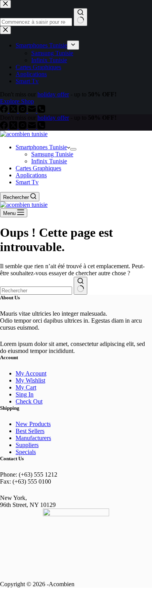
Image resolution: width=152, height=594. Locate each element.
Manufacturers (33, 438)
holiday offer (53, 117)
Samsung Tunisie (52, 154)
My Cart (26, 387)
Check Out (29, 401)
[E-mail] (32, 127)
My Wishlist (30, 380)
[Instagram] (23, 127)
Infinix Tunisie (49, 161)
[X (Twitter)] (14, 127)
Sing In (25, 394)
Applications (31, 175)
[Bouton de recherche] (80, 286)
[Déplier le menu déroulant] (73, 149)
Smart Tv (27, 182)
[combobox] (36, 291)
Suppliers (27, 445)
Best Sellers (30, 431)
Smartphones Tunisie (41, 147)
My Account (31, 373)
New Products (33, 424)
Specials (26, 452)
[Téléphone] (41, 127)
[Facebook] (4, 127)
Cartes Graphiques (38, 168)
